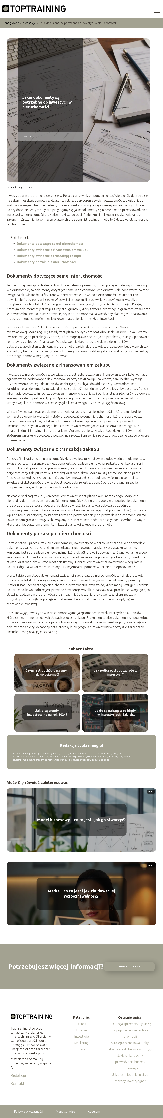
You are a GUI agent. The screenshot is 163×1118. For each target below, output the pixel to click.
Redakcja (18, 1075)
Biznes (81, 1024)
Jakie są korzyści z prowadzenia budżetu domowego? (130, 1062)
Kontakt (18, 1083)
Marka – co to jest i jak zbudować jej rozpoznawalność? (81, 893)
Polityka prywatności (28, 1111)
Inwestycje (29, 23)
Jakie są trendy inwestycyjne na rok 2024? (47, 713)
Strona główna (10, 23)
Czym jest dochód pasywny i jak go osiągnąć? (47, 672)
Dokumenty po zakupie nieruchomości (46, 262)
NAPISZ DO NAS (129, 966)
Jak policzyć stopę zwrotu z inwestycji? (115, 672)
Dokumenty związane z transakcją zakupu (49, 256)
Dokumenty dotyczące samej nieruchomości (50, 243)
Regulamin (95, 1111)
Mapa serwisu (65, 1111)
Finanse (81, 1030)
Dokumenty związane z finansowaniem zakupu (52, 250)
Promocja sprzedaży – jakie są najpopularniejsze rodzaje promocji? (130, 1030)
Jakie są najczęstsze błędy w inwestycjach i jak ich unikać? (115, 713)
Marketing (81, 1043)
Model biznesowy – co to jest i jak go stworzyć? (81, 819)
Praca (81, 1049)
